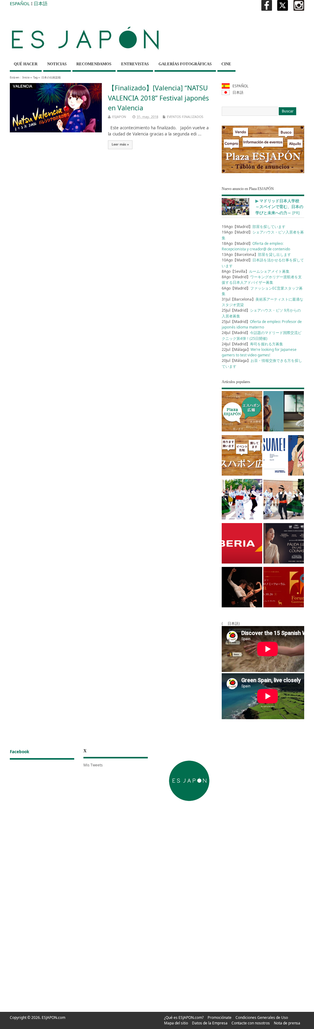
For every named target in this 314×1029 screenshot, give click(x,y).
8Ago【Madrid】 (262, 279)
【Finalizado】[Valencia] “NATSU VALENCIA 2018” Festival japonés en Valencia (158, 97)
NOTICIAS (57, 64)
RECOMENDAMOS (93, 64)
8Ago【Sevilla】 (255, 271)
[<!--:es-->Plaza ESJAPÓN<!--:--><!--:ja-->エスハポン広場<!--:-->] (242, 412)
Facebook (19, 751)
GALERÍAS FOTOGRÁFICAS (185, 64)
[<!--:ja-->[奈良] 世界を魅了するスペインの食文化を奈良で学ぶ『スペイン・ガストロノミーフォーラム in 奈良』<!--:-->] (283, 588)
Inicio (26, 77)
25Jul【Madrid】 (262, 324)
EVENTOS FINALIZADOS (185, 116)
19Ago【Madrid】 (253, 226)
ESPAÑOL (20, 3)
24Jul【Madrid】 (261, 335)
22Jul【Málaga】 (259, 352)
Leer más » (120, 144)
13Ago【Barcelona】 (256, 254)
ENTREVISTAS (135, 64)
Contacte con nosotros (251, 1023)
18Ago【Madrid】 (256, 246)
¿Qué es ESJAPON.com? (184, 1017)
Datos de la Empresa (210, 1023)
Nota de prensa (287, 1023)
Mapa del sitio (176, 1023)
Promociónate (220, 1017)
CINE (226, 64)
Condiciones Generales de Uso (262, 1017)
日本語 (41, 3)
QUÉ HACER (25, 64)
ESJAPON (119, 116)
